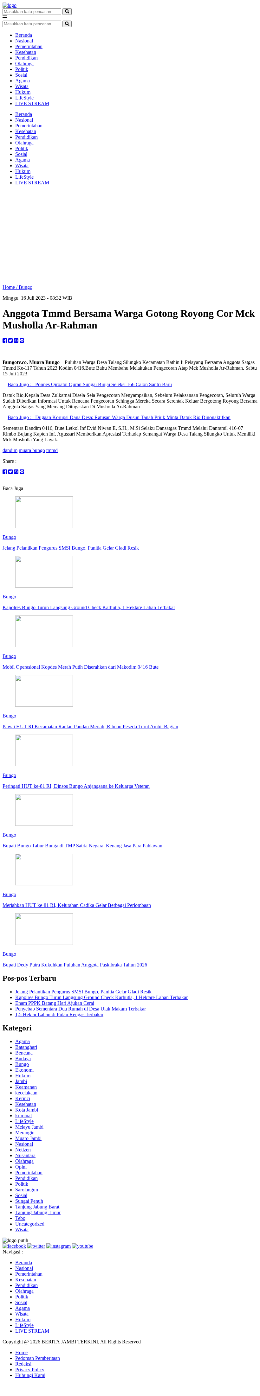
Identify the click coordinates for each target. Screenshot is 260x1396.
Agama (22, 80)
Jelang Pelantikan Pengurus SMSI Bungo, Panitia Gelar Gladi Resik (83, 991)
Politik (21, 69)
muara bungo (32, 450)
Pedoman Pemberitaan (37, 1358)
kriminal (23, 1115)
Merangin (25, 1132)
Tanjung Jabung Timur (38, 1212)
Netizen (23, 1149)
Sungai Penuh (29, 1201)
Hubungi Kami (30, 1375)
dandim (10, 450)
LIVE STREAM (32, 103)
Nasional (24, 40)
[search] (67, 11)
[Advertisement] (130, 235)
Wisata (22, 86)
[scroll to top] (6, 1390)
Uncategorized (29, 1224)
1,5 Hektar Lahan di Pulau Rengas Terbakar (59, 1014)
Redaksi (23, 1364)
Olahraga (24, 63)
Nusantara (25, 1155)
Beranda (23, 35)
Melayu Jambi (29, 1127)
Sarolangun (26, 1189)
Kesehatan (25, 52)
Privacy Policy (29, 1369)
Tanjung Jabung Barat (37, 1206)
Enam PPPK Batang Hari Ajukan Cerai (54, 1003)
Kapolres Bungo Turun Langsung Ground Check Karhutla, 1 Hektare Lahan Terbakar (101, 997)
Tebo (20, 1218)
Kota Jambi (26, 1109)
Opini (21, 1167)
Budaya (23, 1058)
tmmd (52, 450)
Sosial (21, 75)
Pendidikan (26, 58)
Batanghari (26, 1047)
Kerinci (22, 1098)
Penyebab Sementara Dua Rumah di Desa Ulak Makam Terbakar (80, 1008)
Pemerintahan (28, 46)
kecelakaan (26, 1092)
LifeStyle (24, 97)
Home (21, 1352)
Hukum (22, 92)
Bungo (25, 287)
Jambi (21, 1081)
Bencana (24, 1052)
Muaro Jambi (28, 1138)
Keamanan (26, 1087)
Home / (11, 287)
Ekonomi (24, 1070)
